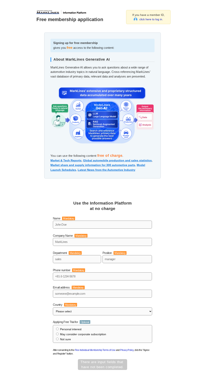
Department (67, 253)
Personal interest (70, 329)
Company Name (69, 235)
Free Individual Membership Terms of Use (95, 350)
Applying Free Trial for (71, 322)
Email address (68, 287)
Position (114, 253)
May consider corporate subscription (83, 334)
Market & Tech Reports (65, 160)
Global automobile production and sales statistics (117, 160)
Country (64, 304)
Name (63, 218)
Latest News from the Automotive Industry (106, 169)
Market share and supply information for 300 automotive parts (92, 165)
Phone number (68, 270)
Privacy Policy (127, 350)
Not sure (65, 339)
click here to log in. (151, 19)
